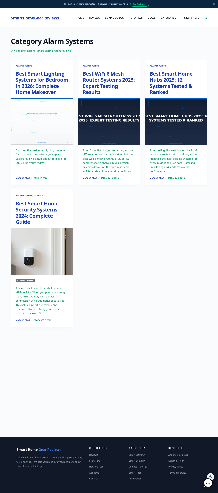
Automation (135, 478)
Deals (152, 17)
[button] (208, 483)
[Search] (206, 18)
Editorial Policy (176, 461)
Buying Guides (114, 17)
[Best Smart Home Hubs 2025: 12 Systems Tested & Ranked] (176, 121)
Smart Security (137, 461)
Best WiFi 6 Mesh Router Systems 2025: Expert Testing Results (109, 82)
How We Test (96, 466)
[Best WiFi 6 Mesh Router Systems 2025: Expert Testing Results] (109, 121)
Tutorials (136, 17)
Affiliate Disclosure (178, 455)
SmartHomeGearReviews (35, 18)
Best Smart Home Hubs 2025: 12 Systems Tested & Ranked (171, 82)
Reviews (94, 17)
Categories (168, 17)
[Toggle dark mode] (210, 476)
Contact (93, 478)
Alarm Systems (24, 66)
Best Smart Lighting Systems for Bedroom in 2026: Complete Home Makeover (42, 82)
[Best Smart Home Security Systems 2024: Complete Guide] (42, 251)
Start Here (191, 17)
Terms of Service (177, 472)
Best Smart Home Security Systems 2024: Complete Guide (37, 212)
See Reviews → (139, 4)
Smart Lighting (137, 455)
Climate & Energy (138, 466)
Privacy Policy (175, 466)
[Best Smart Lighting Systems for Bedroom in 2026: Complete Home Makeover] (42, 121)
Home (80, 17)
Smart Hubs (135, 472)
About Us (94, 472)
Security (38, 195)
